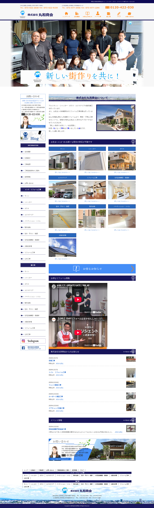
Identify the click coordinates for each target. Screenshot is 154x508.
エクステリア (29, 215)
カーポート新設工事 (56, 396)
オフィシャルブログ (119, 14)
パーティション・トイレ (33, 221)
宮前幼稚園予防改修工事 (57, 429)
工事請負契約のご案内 (32, 170)
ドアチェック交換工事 (56, 408)
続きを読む (60, 363)
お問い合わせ (129, 14)
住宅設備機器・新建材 (32, 240)
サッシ (27, 196)
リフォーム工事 (30, 252)
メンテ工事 (98, 14)
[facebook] (33, 349)
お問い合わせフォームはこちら (33, 111)
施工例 (108, 14)
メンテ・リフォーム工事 (77, 473)
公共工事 (27, 259)
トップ (26, 470)
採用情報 (27, 177)
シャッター (28, 202)
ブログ (82, 470)
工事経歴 (27, 164)
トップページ (66, 14)
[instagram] (33, 342)
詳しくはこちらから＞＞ (62, 172)
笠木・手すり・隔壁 (31, 233)
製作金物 (27, 227)
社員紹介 (27, 158)
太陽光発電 (28, 246)
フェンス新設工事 (55, 385)
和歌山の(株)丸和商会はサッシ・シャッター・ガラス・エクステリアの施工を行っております (113, 1)
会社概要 (77, 14)
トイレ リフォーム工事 (57, 372)
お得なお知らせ (87, 14)
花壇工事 (52, 360)
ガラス (27, 208)
